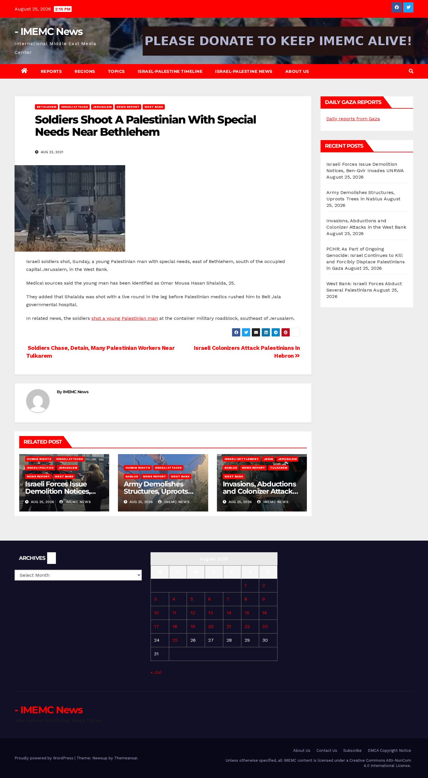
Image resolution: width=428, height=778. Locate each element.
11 (174, 612)
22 (247, 626)
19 (192, 626)
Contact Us (326, 750)
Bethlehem (46, 106)
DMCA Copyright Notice (389, 750)
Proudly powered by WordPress (45, 758)
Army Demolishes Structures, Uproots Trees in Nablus (156, 491)
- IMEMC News (49, 31)
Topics (116, 71)
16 (264, 612)
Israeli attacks (74, 106)
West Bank (153, 106)
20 (211, 626)
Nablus (131, 476)
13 (210, 612)
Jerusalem (102, 106)
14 (229, 612)
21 (229, 626)
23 (265, 626)
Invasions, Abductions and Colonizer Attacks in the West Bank (259, 491)
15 (247, 612)
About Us (297, 71)
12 (192, 612)
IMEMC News (75, 391)
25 (175, 640)
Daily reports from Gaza (353, 118)
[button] (411, 71)
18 (174, 626)
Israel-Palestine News (244, 71)
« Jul (156, 672)
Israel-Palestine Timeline (170, 71)
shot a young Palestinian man (124, 318)
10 (156, 612)
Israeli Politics (40, 467)
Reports (51, 71)
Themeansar (125, 758)
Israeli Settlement (241, 459)
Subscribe (352, 750)
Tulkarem (278, 467)
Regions (85, 71)
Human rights (39, 459)
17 (156, 626)
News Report (127, 106)
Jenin (268, 459)
